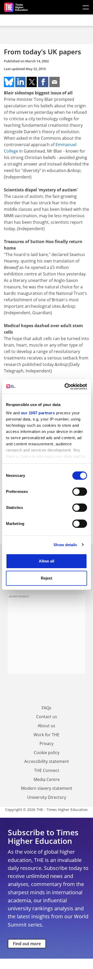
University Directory (46, 797)
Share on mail (54, 82)
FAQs (46, 708)
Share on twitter (32, 82)
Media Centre (47, 779)
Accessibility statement (46, 761)
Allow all (46, 561)
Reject (46, 578)
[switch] (79, 491)
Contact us (46, 716)
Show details (65, 545)
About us (46, 725)
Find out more (27, 944)
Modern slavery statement (46, 788)
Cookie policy (46, 752)
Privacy (46, 743)
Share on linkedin (20, 82)
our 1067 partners (38, 413)
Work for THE (46, 735)
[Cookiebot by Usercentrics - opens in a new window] (65, 386)
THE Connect (46, 770)
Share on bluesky (9, 82)
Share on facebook (43, 82)
